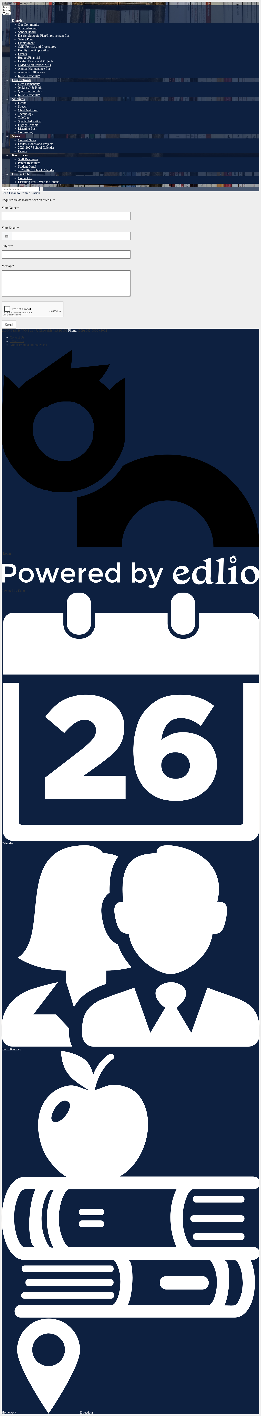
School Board (27, 32)
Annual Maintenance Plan (34, 68)
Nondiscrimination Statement (28, 344)
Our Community (28, 24)
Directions (86, 1412)
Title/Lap (24, 117)
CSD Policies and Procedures (37, 46)
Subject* (7, 246)
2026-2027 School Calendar (36, 147)
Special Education (29, 121)
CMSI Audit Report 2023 (34, 65)
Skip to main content (15, 3)
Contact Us (25, 178)
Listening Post (27, 128)
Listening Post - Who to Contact (38, 182)
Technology (25, 114)
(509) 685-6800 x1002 (92, 330)
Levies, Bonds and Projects (35, 61)
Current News (27, 140)
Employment (26, 43)
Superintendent (27, 28)
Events (22, 54)
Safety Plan (25, 39)
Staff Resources (28, 159)
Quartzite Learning (30, 91)
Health (22, 103)
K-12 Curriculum (29, 76)
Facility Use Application (33, 50)
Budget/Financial (29, 57)
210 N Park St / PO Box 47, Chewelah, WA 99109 (34, 330)
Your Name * (10, 207)
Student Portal (27, 166)
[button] (18, 21)
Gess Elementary (29, 84)
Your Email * (10, 227)
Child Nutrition (28, 110)
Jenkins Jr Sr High (30, 87)
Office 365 (17, 341)
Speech (22, 106)
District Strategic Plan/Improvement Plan (44, 35)
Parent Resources (29, 163)
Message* (8, 266)
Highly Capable (28, 125)
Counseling (25, 132)
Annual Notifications (31, 72)
